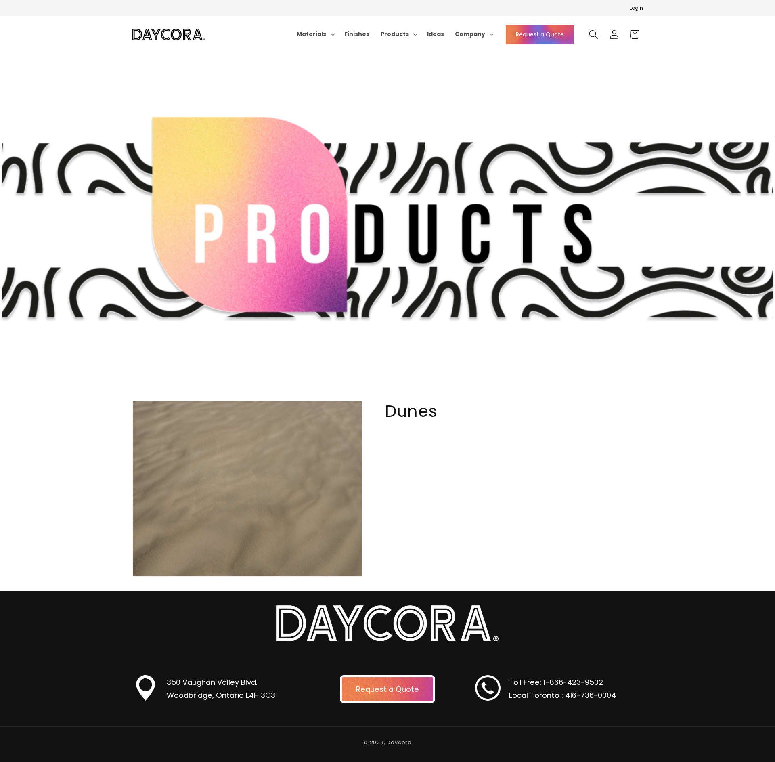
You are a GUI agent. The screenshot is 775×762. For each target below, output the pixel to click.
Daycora (399, 742)
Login (636, 7)
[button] (315, 34)
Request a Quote (540, 34)
